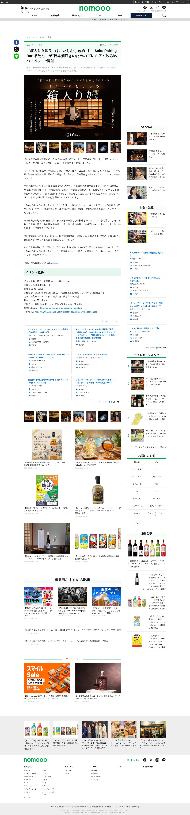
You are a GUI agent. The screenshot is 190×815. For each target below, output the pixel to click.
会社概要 (108, 807)
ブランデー (47, 777)
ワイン (46, 773)
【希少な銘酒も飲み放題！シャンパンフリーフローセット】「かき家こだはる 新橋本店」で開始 (66, 642)
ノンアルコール (30, 789)
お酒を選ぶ (56, 15)
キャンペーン (114, 19)
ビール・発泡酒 (30, 773)
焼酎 (45, 770)
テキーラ (47, 786)
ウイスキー (29, 777)
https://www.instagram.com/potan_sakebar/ (61, 308)
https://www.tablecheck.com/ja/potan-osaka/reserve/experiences (66, 312)
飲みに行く (77, 15)
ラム (26, 783)
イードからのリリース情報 (121, 807)
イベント (126, 19)
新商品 (94, 19)
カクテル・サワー (50, 789)
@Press (134, 807)
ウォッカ (28, 786)
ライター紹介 (148, 767)
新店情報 (103, 19)
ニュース (98, 15)
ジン (45, 783)
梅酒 (45, 780)
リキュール (29, 780)
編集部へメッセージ (65, 807)
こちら (53, 262)
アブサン (28, 797)
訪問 (67, 773)
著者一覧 (53, 807)
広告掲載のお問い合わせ (81, 807)
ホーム (35, 15)
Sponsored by (103, 402)
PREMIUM (141, 15)
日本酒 (27, 770)
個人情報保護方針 (97, 807)
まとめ (68, 770)
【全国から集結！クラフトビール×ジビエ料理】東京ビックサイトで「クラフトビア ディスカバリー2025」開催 (72, 631)
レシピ (120, 15)
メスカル (28, 792)
